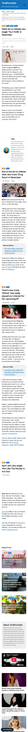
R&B (12, 25)
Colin (13, 139)
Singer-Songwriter (17, 575)
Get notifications (7, 729)
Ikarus (13, 181)
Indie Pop (11, 598)
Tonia (13, 302)
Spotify (14, 119)
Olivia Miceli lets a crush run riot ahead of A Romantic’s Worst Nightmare (13, 607)
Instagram (5, 119)
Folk (10, 575)
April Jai (4, 511)
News (8, 11)
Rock (16, 25)
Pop (8, 25)
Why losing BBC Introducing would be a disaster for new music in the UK (13, 251)
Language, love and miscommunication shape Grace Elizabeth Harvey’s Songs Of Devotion (12, 583)
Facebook (20, 445)
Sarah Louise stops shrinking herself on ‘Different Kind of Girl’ (13, 689)
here (15, 529)
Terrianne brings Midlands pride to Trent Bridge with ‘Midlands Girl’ (12, 562)
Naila (12, 11)
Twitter (11, 445)
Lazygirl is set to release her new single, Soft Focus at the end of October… (14, 372)
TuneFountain (9, 2)
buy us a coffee (9, 641)
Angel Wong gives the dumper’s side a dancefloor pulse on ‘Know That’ (13, 711)
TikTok (16, 442)
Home (3, 11)
